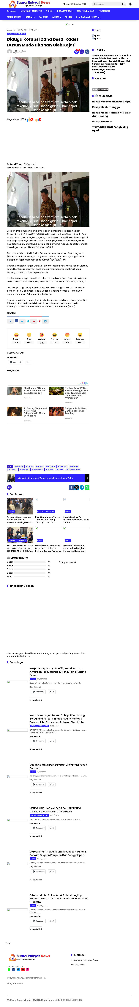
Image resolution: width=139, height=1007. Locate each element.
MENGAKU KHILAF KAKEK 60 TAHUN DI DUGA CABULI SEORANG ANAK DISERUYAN (20, 548)
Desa (40, 466)
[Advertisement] (48, 144)
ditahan (63, 466)
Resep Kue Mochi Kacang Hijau (111, 101)
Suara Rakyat (74, 469)
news (61, 469)
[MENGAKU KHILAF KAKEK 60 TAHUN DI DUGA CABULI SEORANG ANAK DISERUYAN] (20, 535)
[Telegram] (82, 487)
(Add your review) (67, 562)
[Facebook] (71, 487)
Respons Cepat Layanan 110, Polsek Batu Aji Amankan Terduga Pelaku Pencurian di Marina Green (20, 520)
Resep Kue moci (102, 121)
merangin (38, 469)
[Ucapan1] (70, 24)
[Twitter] (76, 487)
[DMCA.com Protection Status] (100, 89)
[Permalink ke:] (10, 51)
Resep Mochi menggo (106, 107)
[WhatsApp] (87, 487)
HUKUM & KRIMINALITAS (16, 34)
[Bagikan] (87, 51)
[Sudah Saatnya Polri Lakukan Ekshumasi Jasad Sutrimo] (76, 506)
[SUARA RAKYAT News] (29, 4)
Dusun (75, 466)
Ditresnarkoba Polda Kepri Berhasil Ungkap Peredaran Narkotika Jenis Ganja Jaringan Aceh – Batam (74, 548)
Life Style (107, 96)
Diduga (51, 466)
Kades (13, 469)
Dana (30, 466)
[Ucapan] (96, 35)
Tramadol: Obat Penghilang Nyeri (110, 128)
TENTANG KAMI (77, 964)
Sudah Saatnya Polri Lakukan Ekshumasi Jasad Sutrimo (76, 520)
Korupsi (25, 469)
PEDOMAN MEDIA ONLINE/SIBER (84, 960)
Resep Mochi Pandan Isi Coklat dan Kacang (111, 114)
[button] (123, 4)
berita (20, 466)
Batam (11, 512)
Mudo (50, 469)
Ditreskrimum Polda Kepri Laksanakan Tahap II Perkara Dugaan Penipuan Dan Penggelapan (48, 548)
